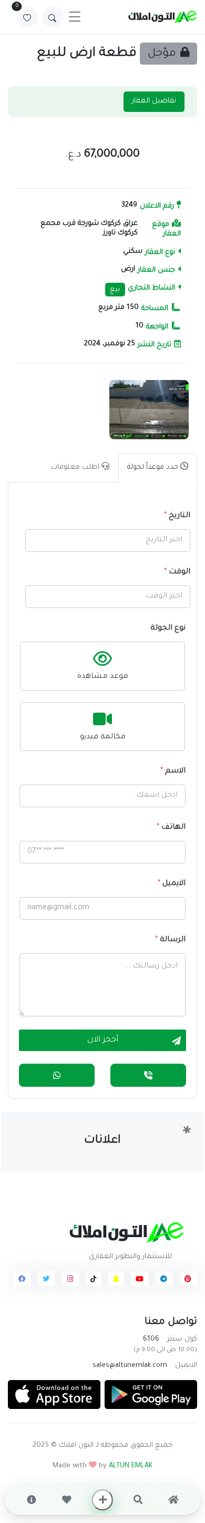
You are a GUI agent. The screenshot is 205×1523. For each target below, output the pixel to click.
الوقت (177, 572)
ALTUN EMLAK (130, 1466)
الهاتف (171, 828)
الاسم (173, 771)
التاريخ (177, 516)
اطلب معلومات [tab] (76, 467)
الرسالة (170, 940)
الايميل (172, 884)
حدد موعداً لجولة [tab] (153, 467)
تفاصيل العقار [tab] (154, 101)
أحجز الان (102, 1040)
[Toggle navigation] (74, 16)
